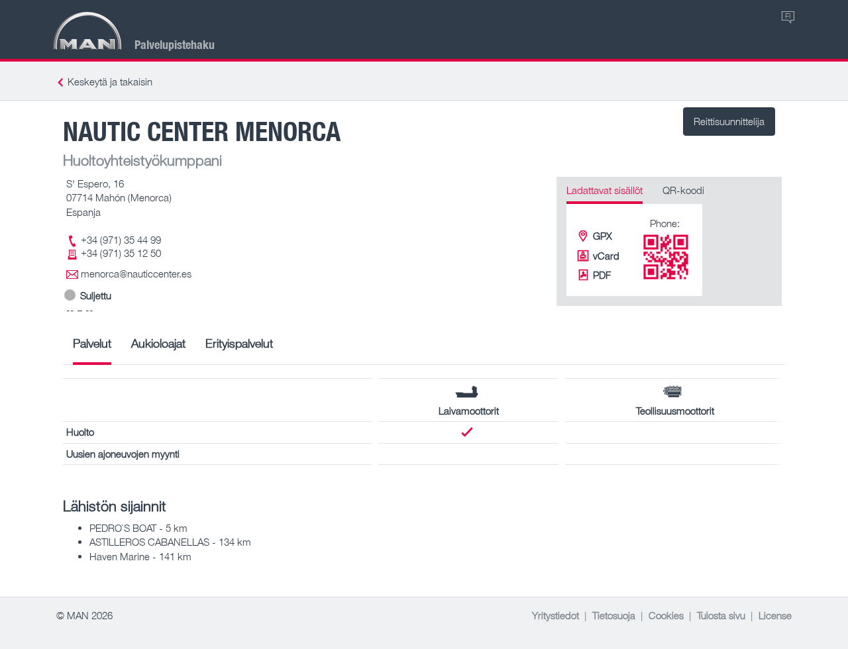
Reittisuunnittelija (729, 121)
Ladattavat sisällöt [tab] (604, 190)
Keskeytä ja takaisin (110, 81)
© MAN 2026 (84, 615)
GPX (602, 236)
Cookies (666, 615)
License (775, 615)
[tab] (92, 348)
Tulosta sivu (721, 615)
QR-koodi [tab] (683, 190)
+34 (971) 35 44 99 (121, 240)
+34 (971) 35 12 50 (121, 253)
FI (787, 15)
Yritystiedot (555, 615)
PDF (602, 275)
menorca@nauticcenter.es (136, 273)
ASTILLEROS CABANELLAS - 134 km (170, 542)
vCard (606, 256)
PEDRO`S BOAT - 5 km (138, 528)
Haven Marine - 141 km (140, 556)
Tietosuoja (613, 615)
